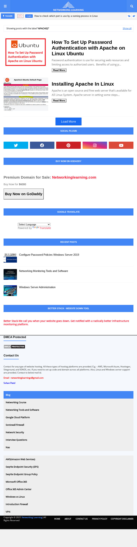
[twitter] (16, 145)
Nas (8, 447)
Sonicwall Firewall (15, 424)
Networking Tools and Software (22, 409)
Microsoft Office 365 (16, 481)
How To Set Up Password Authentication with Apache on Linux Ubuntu (88, 47)
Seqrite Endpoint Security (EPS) (22, 466)
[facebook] (42, 145)
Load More (68, 121)
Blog (8, 394)
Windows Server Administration (37, 287)
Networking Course (16, 402)
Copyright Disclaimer (122, 518)
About (68, 518)
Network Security (15, 432)
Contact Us (82, 518)
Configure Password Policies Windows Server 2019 (49, 254)
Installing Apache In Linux (83, 84)
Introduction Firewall (17, 504)
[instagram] (95, 145)
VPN (8, 511)
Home (57, 518)
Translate (45, 228)
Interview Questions (16, 439)
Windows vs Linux (15, 496)
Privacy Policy (99, 518)
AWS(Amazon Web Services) (20, 459)
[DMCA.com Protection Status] (14, 348)
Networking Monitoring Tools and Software (43, 270)
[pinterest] (68, 145)
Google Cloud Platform (18, 417)
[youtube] (121, 145)
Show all (127, 28)
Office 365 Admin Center (18, 489)
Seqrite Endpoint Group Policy (22, 474)
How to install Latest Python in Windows (64, 18)
